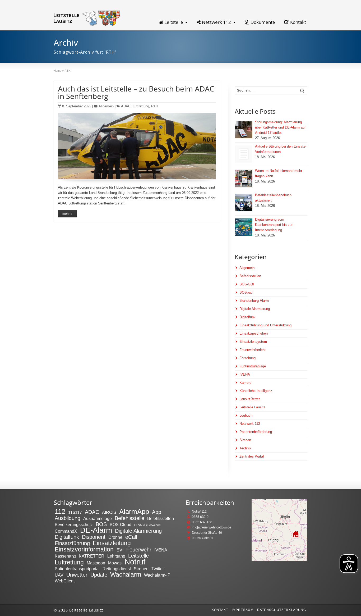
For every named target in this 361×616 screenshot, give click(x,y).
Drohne (115, 537)
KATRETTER (91, 556)
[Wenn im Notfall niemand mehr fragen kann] (244, 178)
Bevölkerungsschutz (74, 524)
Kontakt (298, 22)
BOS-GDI (246, 284)
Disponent (93, 537)
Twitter (157, 568)
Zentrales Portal (251, 456)
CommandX (66, 531)
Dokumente (263, 22)
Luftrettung (141, 106)
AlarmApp (134, 511)
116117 (75, 512)
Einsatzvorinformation (84, 549)
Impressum (242, 610)
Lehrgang (116, 556)
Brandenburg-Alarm (254, 301)
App (156, 512)
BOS (101, 524)
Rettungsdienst (117, 568)
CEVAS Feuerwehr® (147, 525)
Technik (245, 448)
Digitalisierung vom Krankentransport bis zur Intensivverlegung (274, 224)
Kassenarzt (65, 556)
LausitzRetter (249, 399)
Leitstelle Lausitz (252, 407)
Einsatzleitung (112, 543)
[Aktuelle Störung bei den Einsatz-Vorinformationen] (244, 154)
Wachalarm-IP (157, 575)
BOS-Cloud (120, 524)
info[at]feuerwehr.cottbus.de (211, 527)
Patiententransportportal (77, 568)
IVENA (244, 374)
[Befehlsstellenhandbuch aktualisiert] (244, 203)
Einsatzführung (72, 543)
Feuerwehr (138, 550)
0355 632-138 (202, 522)
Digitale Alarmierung (254, 309)
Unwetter (76, 575)
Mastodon (96, 562)
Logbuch (245, 415)
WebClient (65, 580)
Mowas (115, 562)
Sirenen (245, 440)
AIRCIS (109, 512)
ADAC (126, 106)
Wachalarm (125, 574)
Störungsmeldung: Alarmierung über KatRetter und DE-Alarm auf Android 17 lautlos (280, 127)
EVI (120, 549)
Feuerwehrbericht (252, 350)
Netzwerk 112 (216, 22)
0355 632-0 (200, 517)
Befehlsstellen (250, 276)
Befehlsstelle (129, 518)
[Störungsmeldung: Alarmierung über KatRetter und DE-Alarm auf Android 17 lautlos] (244, 130)
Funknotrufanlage (252, 366)
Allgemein (106, 106)
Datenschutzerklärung (281, 610)
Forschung (247, 358)
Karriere (245, 383)
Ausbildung (67, 518)
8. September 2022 (76, 106)
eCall (131, 537)
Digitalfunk (247, 317)
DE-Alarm (96, 530)
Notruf (134, 561)
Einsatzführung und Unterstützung (265, 325)
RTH (154, 106)
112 (60, 511)
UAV (59, 575)
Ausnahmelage (97, 518)
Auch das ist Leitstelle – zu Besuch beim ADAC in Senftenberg (136, 92)
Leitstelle (173, 22)
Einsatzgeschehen (253, 333)
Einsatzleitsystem (253, 342)
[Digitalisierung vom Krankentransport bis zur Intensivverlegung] (244, 227)
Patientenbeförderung (255, 432)
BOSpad (245, 292)
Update (98, 575)
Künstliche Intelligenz (255, 391)
